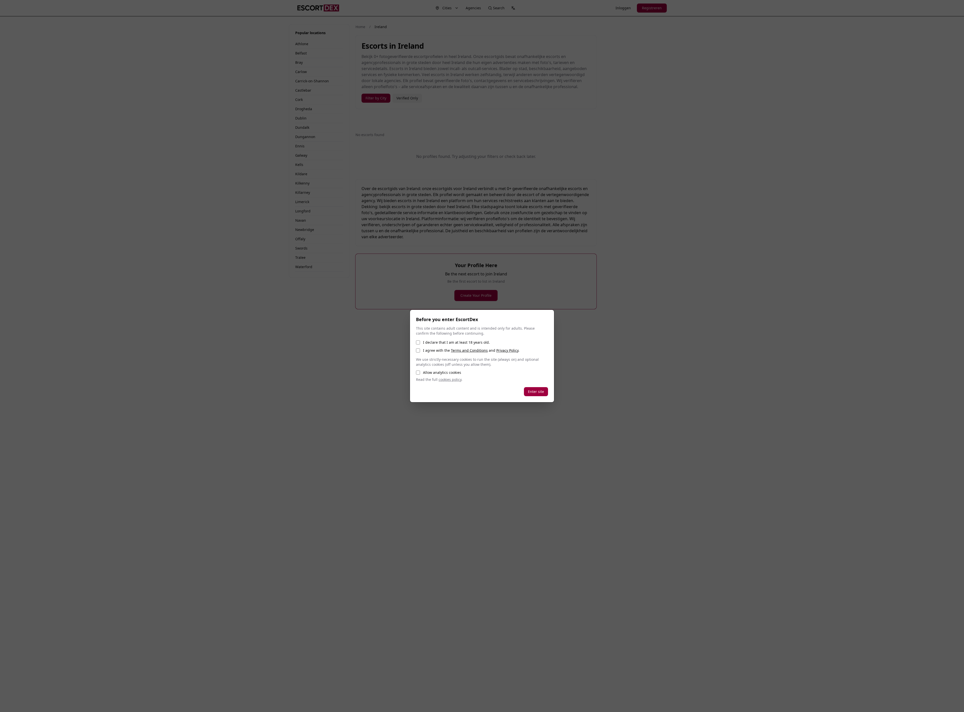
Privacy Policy (507, 350)
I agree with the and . (471, 350)
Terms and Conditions (469, 350)
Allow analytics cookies (442, 372)
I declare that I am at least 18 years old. (456, 342)
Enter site (536, 391)
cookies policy (450, 379)
